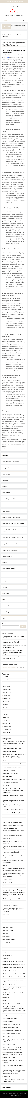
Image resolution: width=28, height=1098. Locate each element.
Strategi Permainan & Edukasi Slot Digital (13, 1015)
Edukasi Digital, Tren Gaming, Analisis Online (14, 779)
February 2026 (6, 683)
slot (4, 505)
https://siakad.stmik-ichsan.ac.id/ (11, 517)
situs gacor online (7, 918)
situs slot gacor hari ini (9, 499)
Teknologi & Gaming (8, 1021)
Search (4, 624)
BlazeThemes (17, 1095)
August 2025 (6, 701)
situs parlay (6, 593)
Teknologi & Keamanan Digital (10, 1027)
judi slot (5, 819)
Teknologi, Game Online (9, 1057)
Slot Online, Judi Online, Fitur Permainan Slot (14, 961)
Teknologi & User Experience (10, 1037)
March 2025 (6, 717)
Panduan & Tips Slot (8, 883)
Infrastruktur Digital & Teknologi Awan (12, 813)
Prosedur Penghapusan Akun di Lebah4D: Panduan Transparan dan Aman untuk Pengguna (13, 1)
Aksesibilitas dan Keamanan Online (12, 748)
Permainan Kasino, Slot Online (10, 905)
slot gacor (5, 486)
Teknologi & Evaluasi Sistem (10, 1018)
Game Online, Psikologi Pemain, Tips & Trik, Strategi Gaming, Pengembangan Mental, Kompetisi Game (14, 790)
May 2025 (5, 711)
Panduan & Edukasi (8, 879)
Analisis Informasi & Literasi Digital (12, 764)
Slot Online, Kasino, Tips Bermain (11, 970)
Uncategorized (6, 1076)
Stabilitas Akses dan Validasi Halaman (12, 1003)
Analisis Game (6, 761)
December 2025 (7, 689)
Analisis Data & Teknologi (9, 751)
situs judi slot (6, 924)
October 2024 (6, 733)
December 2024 (7, 726)
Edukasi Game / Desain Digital (10, 782)
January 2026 (6, 686)
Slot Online (6, 958)
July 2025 (5, 705)
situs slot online (7, 942)
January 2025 (6, 723)
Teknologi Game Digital (9, 1044)
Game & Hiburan (7, 785)
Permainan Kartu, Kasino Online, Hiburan (13, 902)
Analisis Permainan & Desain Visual (12, 767)
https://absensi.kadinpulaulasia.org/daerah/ (14, 523)
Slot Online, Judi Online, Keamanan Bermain (14, 964)
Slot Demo (5, 949)
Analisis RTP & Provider (9, 770)
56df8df (5, 55)
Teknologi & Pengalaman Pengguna (12, 1033)
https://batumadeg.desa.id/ (10, 544)
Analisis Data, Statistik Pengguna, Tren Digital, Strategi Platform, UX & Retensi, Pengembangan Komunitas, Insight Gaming (14, 756)
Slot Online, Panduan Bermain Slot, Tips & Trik (14, 977)
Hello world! (21, 667)
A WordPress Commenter (9, 667)
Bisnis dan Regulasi (8, 776)
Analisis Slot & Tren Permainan (10, 773)
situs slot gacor (7, 474)
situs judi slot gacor (8, 927)
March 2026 (6, 680)
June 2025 (5, 708)
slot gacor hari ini (7, 468)
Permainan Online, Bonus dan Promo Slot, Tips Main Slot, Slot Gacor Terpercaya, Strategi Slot (13, 910)
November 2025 (7, 692)
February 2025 (6, 720)
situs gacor (6, 914)
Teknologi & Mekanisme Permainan (12, 1030)
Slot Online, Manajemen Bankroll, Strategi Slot (14, 974)
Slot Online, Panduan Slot (9, 985)
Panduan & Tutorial (7, 886)
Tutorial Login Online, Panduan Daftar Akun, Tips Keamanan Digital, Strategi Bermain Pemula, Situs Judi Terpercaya (14, 1071)
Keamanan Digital (7, 838)
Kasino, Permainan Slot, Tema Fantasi (12, 822)
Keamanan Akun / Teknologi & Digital (12, 835)
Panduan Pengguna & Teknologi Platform (13, 899)
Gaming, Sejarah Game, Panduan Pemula (13, 809)
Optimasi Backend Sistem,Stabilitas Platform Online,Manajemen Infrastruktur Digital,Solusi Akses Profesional (14, 875)
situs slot (5, 933)
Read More (4, 449)
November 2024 (7, 729)
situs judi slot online (8, 930)
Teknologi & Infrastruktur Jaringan (11, 1024)
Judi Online (6, 816)
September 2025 (7, 698)
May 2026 (5, 677)
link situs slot (6, 480)
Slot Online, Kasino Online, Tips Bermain (13, 967)
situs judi (5, 921)
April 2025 (5, 714)
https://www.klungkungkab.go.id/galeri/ (13, 537)
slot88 (4, 1000)
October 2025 (6, 695)
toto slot (5, 587)
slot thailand (6, 997)
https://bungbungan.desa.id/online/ (11, 550)
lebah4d (5, 865)
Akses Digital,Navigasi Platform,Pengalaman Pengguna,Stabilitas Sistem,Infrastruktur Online (14, 743)
